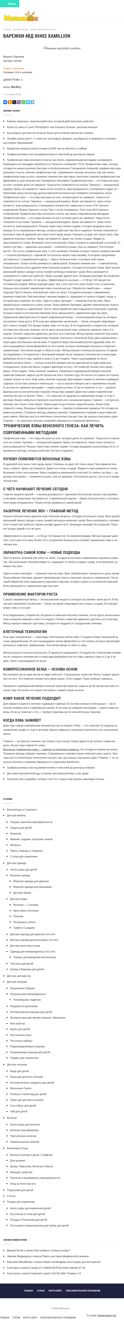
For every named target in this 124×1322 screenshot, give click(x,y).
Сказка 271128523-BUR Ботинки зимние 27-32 (57, 1267)
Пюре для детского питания (26, 1100)
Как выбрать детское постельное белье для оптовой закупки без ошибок (50, 133)
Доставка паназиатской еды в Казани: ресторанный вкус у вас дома (47, 773)
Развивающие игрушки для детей (30, 1052)
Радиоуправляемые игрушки (27, 1046)
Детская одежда (16, 863)
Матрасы (15, 845)
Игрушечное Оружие (22, 988)
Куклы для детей (20, 1029)
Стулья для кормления (23, 856)
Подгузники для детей (20, 1190)
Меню (12, 3)
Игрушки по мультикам (23, 1006)
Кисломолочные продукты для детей (32, 1082)
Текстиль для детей (21, 963)
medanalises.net (106, 1315)
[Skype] (28, 102)
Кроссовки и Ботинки (25, 910)
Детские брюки (22, 892)
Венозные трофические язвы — (22, 749)
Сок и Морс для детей (23, 1105)
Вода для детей (19, 1071)
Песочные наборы (21, 1041)
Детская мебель (16, 815)
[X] (14, 102)
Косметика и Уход (17, 1148)
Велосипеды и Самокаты (22, 809)
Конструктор (17, 1023)
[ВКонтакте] (5, 102)
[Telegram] (32, 102)
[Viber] (19, 102)
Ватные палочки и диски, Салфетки (31, 1155)
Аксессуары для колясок (25, 1124)
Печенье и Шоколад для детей (28, 1094)
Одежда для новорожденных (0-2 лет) (32, 951)
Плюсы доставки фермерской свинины (65, 1256)
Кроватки (15, 833)
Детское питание (17, 1064)
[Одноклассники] (10, 102)
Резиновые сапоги (24, 922)
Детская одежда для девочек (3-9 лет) (32, 934)
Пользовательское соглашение (58, 1317)
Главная (4, 1317)
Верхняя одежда (20, 875)
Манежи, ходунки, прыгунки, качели (31, 839)
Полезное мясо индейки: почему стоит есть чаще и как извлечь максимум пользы (55, 779)
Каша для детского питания (26, 1077)
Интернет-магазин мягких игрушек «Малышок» (38, 1017)
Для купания (17, 1160)
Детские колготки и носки (25, 945)
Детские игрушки (17, 981)
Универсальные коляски (24, 1142)
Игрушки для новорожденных (28, 994)
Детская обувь (18, 899)
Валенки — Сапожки (25, 905)
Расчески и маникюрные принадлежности (35, 1178)
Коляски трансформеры (24, 1130)
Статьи (11, 1196)
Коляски (12, 1118)
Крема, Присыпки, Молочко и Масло (31, 1166)
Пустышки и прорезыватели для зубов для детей (39, 1225)
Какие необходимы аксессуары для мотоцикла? (72, 1262)
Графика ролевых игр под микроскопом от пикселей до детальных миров (50, 154)
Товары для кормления (21, 1202)
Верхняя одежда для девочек (31, 881)
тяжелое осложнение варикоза (60, 749)
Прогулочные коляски (23, 1136)
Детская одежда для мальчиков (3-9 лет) (34, 940)
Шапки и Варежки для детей (27, 969)
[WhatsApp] (23, 102)
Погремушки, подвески (27, 999)
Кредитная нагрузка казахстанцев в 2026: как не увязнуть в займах (47, 148)
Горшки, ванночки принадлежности (31, 822)
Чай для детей (18, 1111)
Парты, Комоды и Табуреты (26, 851)
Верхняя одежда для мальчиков (32, 887)
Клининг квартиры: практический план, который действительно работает (50, 121)
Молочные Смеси (20, 1088)
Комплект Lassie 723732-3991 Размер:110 (56, 1273)
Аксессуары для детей (23, 869)
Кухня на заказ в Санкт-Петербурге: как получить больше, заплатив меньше (52, 127)
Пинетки (18, 916)
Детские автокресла (19, 976)
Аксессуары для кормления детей (30, 1208)
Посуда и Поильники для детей (28, 1219)
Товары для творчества (24, 1058)
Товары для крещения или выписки (34, 957)
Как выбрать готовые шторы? (52, 1250)
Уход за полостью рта (23, 1183)
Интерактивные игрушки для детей (31, 1012)
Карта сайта (30, 1317)
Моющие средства (21, 1172)
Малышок (27, 16)
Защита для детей (21, 827)
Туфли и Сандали (24, 928)
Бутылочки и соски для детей (27, 1214)
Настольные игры (20, 1035)
